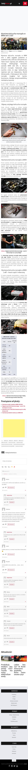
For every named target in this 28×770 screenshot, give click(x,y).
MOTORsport (14, 705)
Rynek (14, 696)
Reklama (14, 751)
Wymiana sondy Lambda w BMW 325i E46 (12, 404)
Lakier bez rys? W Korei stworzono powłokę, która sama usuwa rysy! (19, 669)
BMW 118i (11, 440)
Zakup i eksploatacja (14, 715)
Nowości (14, 737)
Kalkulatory (14, 731)
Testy (14, 735)
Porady (14, 733)
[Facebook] (9, 766)
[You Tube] (17, 766)
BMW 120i (15, 440)
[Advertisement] (14, 17)
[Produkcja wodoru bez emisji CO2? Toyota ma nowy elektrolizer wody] (7, 658)
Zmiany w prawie (14, 701)
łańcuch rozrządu (12, 442)
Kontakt (14, 753)
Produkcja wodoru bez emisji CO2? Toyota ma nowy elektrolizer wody (6, 670)
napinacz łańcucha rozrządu (7, 444)
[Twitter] (14, 766)
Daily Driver (9, 495)
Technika (14, 717)
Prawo (14, 719)
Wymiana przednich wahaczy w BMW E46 (12, 412)
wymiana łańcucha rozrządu (19, 444)
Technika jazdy (14, 721)
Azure (25, 764)
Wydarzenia (14, 703)
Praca (14, 749)
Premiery (14, 694)
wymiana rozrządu (19, 446)
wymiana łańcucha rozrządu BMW (8, 446)
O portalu (14, 747)
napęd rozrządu (19, 442)
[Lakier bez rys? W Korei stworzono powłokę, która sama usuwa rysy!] (20, 658)
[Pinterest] (12, 766)
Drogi (14, 698)
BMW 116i (6, 440)
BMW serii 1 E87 (4, 442)
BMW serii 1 (21, 440)
